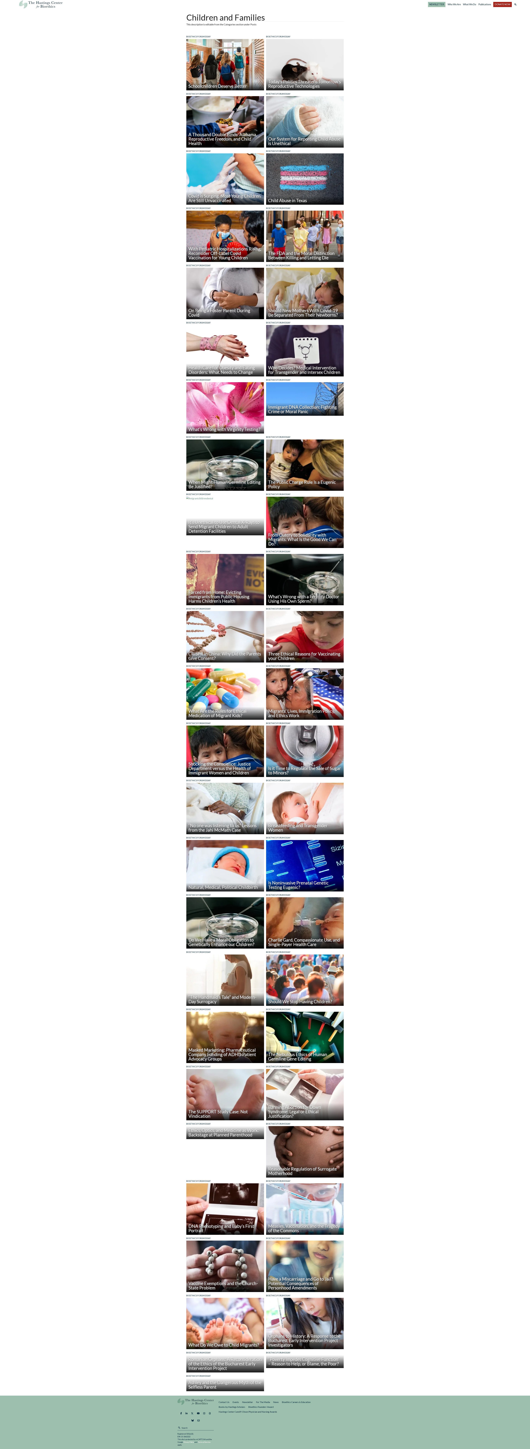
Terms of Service (204, 1442)
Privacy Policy (188, 1442)
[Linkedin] (186, 1413)
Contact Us (224, 1402)
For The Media (263, 1402)
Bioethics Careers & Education (296, 1402)
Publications (484, 4)
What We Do (469, 4)
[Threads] (210, 1413)
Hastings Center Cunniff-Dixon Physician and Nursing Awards (248, 1411)
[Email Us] (198, 1420)
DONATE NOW (502, 4)
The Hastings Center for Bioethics (40, 4)
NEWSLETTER (436, 4)
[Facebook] (181, 1413)
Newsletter (247, 1402)
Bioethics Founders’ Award (261, 1407)
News (276, 1402)
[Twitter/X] (192, 1413)
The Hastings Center (195, 1403)
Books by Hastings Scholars (232, 1407)
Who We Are (454, 4)
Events (236, 1402)
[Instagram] (204, 1413)
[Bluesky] (192, 1420)
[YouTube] (198, 1413)
